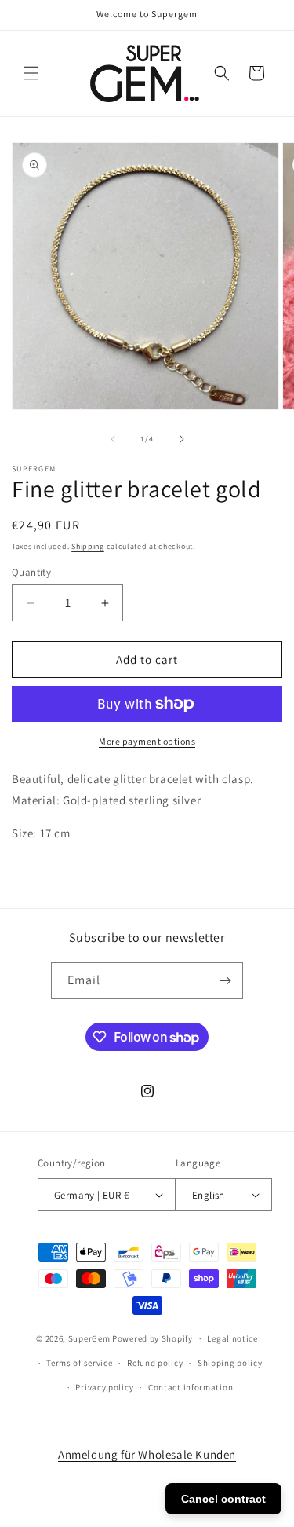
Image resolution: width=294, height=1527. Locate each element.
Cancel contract (223, 1498)
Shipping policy (230, 1362)
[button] (31, 73)
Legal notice (232, 1338)
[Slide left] (113, 439)
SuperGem (89, 1338)
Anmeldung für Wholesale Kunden (147, 1454)
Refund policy (155, 1362)
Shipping (87, 546)
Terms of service (79, 1362)
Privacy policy (104, 1387)
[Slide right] (182, 439)
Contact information (190, 1387)
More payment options (147, 741)
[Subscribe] (225, 980)
